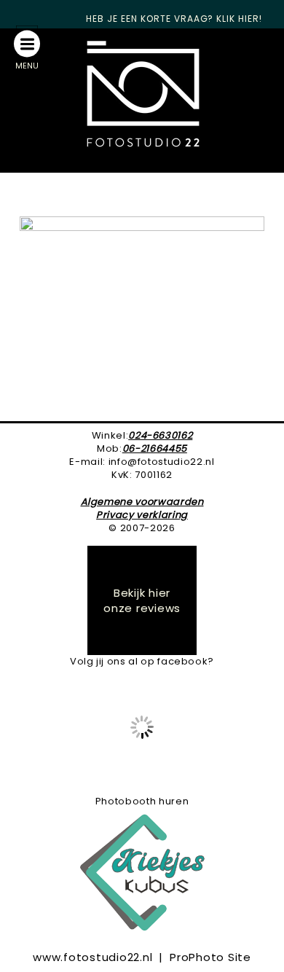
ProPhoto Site (210, 957)
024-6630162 (160, 435)
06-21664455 (154, 448)
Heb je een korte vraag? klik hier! (174, 18)
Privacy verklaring (142, 515)
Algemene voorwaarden (142, 502)
